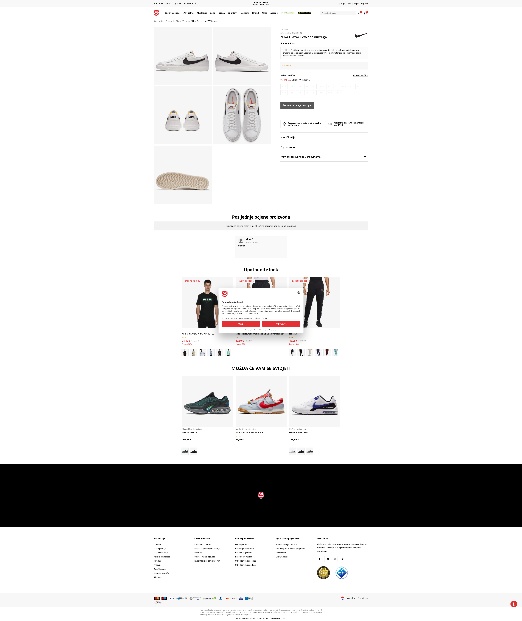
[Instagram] (327, 559)
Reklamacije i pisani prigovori (207, 561)
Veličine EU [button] (285, 80)
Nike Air (293, 333)
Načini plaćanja (241, 544)
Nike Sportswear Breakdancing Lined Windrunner (260, 333)
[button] (181, 13)
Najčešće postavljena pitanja (207, 548)
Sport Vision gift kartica (286, 544)
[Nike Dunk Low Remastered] (261, 401)
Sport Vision (159, 21)
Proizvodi (170, 21)
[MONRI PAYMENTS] (158, 601)
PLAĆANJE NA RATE (261, 2)
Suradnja (157, 561)
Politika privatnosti (162, 556)
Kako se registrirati (243, 552)
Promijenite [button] (363, 598)
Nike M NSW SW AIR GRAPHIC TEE (198, 333)
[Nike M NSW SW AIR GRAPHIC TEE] (207, 302)
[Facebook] (319, 559)
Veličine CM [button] (305, 80)
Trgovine (157, 565)
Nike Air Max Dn (189, 432)
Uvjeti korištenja (161, 552)
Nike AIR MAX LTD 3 (298, 432)
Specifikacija (287, 137)
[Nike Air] (314, 302)
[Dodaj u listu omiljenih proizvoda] (336, 324)
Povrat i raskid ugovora (204, 556)
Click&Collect (282, 556)
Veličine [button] (295, 80)
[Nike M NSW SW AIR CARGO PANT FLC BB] (300, 352)
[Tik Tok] (342, 559)
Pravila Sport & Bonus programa (290, 548)
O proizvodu (287, 147)
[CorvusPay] (209, 598)
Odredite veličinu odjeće (245, 565)
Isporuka (198, 552)
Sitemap (157, 577)
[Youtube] (335, 559)
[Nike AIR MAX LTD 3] (314, 401)
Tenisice (186, 21)
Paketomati (281, 552)
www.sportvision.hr (249, 618)
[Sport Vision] (156, 12)
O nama (157, 544)
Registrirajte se (361, 3)
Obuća (178, 21)
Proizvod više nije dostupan (297, 105)
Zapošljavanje (160, 569)
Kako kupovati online (244, 548)
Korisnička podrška (202, 544)
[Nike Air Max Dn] (207, 401)
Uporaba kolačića (161, 573)
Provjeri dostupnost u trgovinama (300, 156)
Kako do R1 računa (243, 556)
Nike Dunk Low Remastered (249, 432)
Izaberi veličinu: (288, 75)
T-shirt (185, 330)
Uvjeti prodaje (160, 548)
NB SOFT (266, 618)
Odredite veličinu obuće (245, 561)
